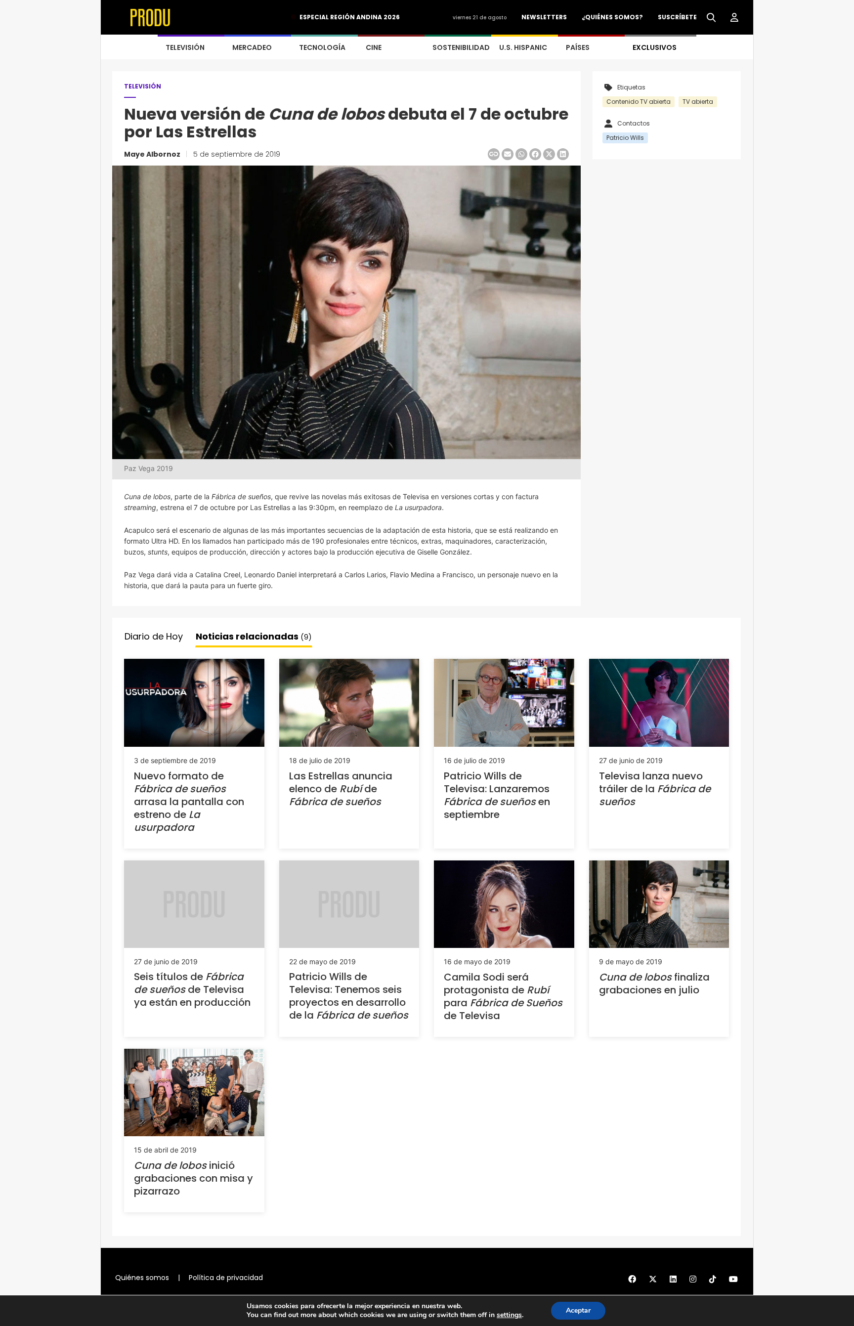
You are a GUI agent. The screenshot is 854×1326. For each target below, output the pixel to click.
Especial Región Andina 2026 (349, 17)
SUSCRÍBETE (677, 17)
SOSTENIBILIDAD (461, 47)
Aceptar (578, 1310)
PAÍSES (578, 47)
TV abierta (698, 101)
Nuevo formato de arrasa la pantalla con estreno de (189, 801)
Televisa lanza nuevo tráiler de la (655, 789)
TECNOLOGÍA (322, 47)
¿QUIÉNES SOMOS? (612, 17)
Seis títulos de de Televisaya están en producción (192, 989)
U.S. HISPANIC (523, 47)
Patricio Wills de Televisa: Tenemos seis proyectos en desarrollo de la (348, 996)
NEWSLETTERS (544, 17)
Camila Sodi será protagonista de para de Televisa (503, 996)
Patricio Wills (625, 137)
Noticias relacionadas (254, 636)
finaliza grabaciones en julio (654, 983)
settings (509, 1315)
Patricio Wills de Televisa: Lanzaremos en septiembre (497, 795)
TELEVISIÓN (185, 47)
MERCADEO (252, 47)
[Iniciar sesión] (734, 18)
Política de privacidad (226, 1278)
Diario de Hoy (154, 636)
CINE (374, 47)
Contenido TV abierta (638, 101)
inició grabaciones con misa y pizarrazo (193, 1178)
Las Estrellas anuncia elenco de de (340, 789)
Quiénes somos (142, 1278)
